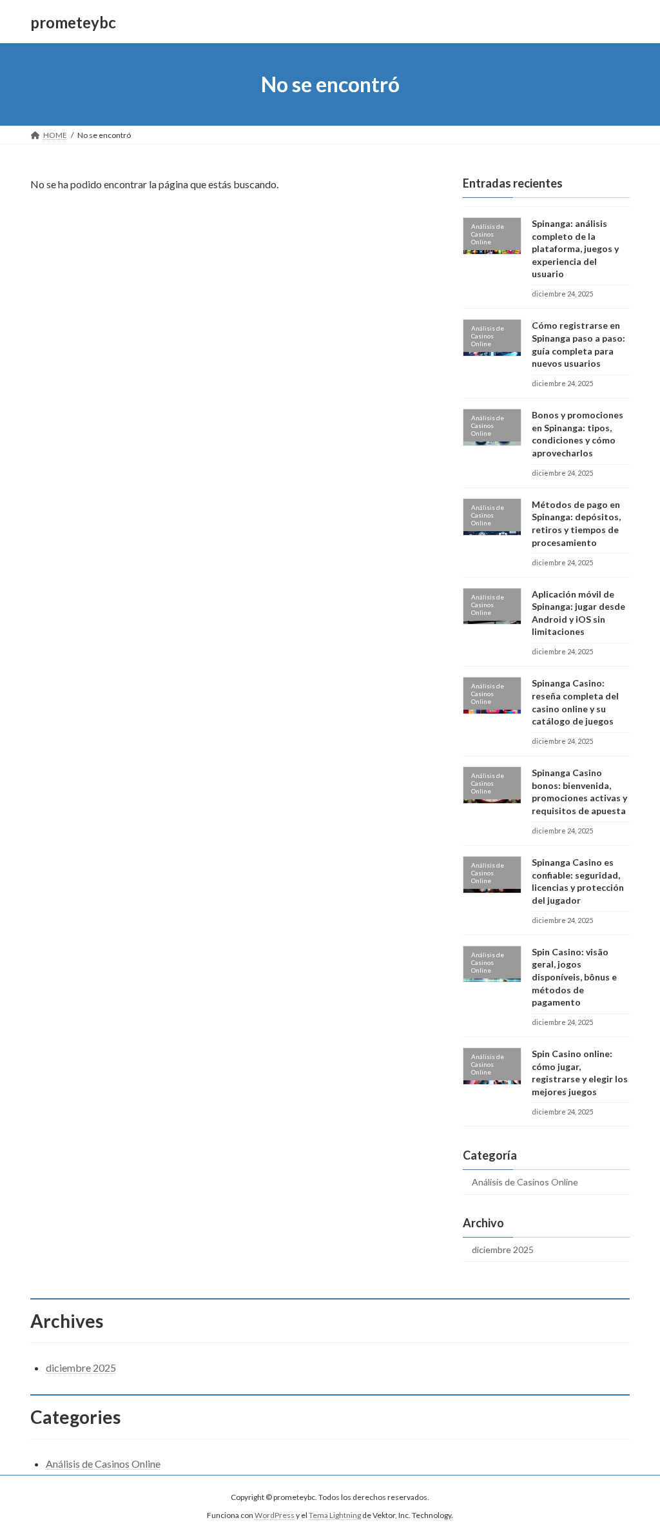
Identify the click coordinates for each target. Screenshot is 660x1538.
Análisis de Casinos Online (525, 1181)
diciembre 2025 (503, 1249)
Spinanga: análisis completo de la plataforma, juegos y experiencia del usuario (575, 248)
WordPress (275, 1515)
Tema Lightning (335, 1515)
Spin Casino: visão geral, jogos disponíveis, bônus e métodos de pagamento (574, 976)
